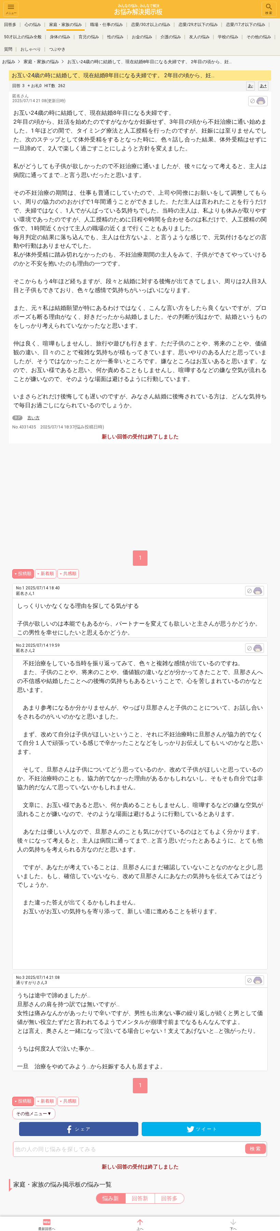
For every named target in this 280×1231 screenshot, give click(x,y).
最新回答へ (46, 1229)
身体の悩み (60, 37)
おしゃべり (30, 49)
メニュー (10, 13)
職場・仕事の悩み (106, 24)
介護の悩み (170, 37)
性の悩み (115, 37)
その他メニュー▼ (34, 1113)
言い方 (33, 417)
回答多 (10, 24)
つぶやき (57, 49)
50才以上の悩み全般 (23, 37)
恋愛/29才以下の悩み (198, 24)
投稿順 (24, 573)
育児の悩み (89, 37)
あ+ (263, 85)
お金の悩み (142, 37)
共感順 (69, 573)
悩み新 (110, 1198)
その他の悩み (259, 37)
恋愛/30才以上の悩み (150, 24)
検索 (269, 13)
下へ (233, 1229)
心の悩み (33, 24)
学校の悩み (228, 37)
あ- (250, 85)
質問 (8, 49)
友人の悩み (199, 37)
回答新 (140, 1198)
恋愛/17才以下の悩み (245, 24)
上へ (140, 1229)
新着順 (47, 573)
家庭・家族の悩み (65, 24)
